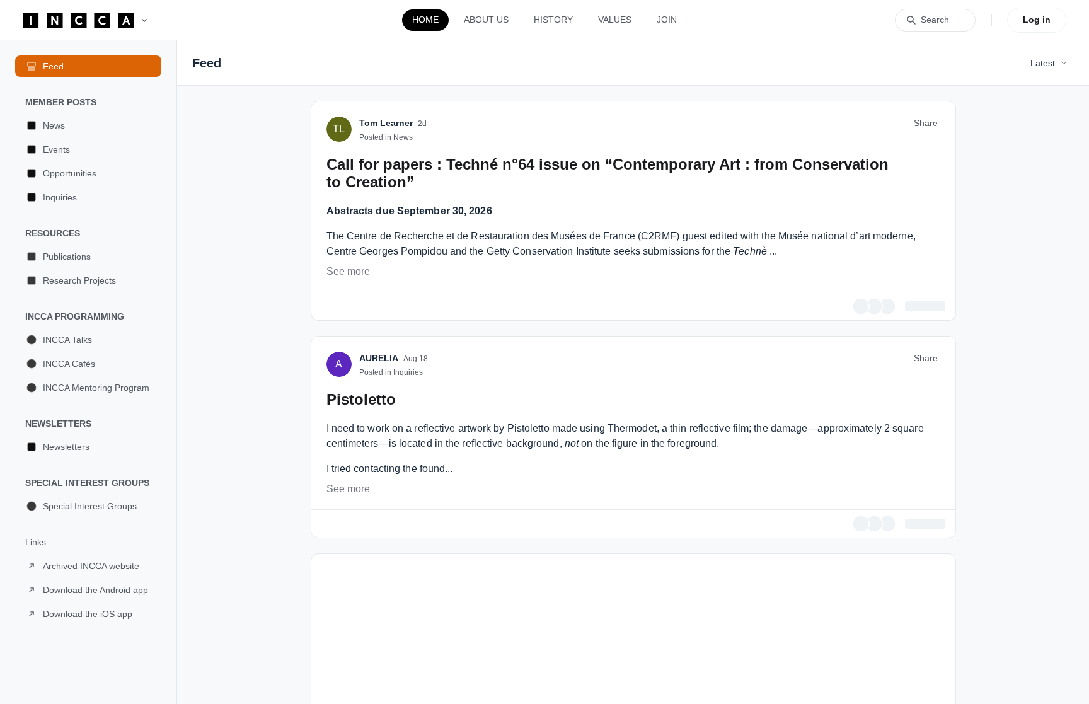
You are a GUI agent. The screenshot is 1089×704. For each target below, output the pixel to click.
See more (348, 431)
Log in (1037, 19)
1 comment (923, 682)
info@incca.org (609, 224)
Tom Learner (386, 283)
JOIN (667, 19)
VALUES (614, 19)
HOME (425, 19)
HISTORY (553, 19)
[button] (88, 125)
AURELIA (378, 516)
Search (935, 19)
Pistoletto (361, 557)
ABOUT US (486, 19)
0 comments (920, 465)
